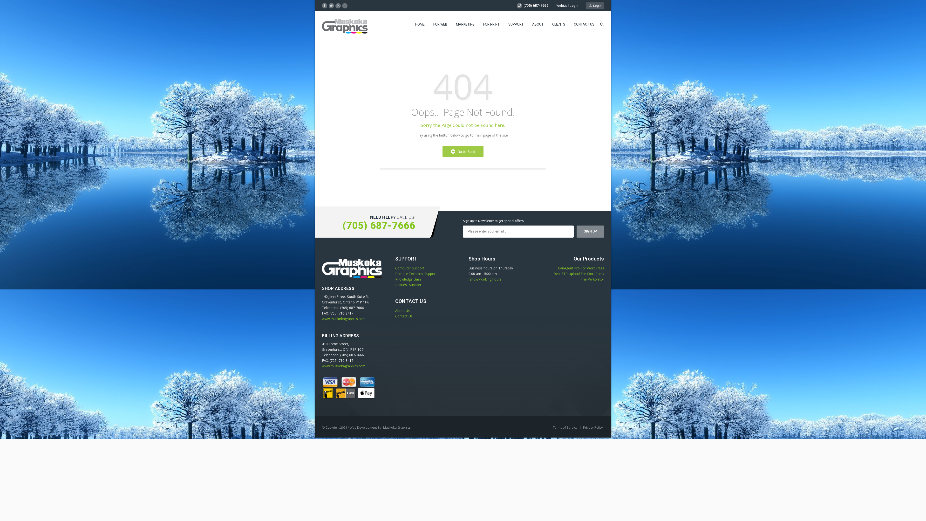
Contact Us (404, 316)
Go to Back (465, 151)
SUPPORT (516, 24)
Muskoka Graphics (397, 427)
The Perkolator (592, 279)
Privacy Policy (593, 427)
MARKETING (465, 24)
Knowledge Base (408, 279)
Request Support (408, 284)
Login (596, 5)
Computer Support (409, 268)
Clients (558, 24)
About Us (402, 310)
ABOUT (538, 24)
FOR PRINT (491, 24)
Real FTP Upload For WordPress (579, 273)
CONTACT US (584, 24)
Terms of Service (565, 427)
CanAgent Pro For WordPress (581, 268)
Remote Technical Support (416, 273)
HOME (420, 24)
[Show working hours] (486, 279)
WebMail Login (567, 5)
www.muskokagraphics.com (344, 318)
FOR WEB (440, 24)
